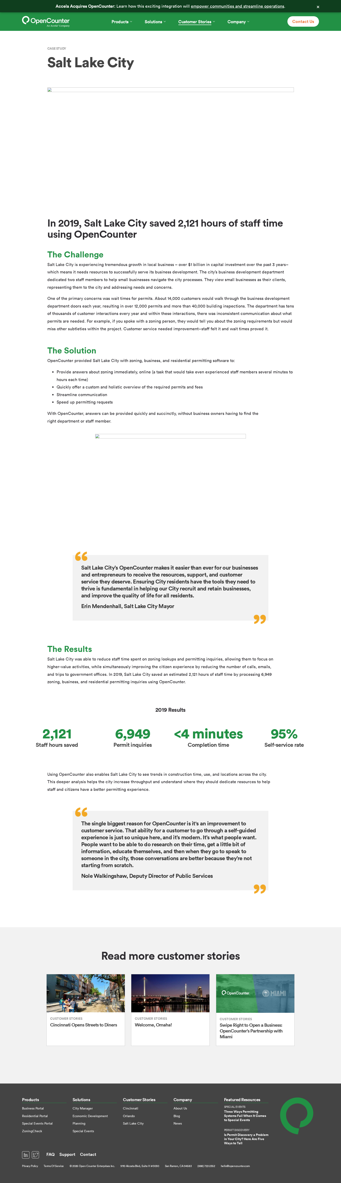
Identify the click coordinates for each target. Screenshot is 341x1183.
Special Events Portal (37, 1123)
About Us (180, 1108)
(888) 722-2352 (206, 1166)
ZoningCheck (32, 1131)
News (178, 1123)
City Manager (83, 1108)
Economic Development (90, 1116)
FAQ (50, 1154)
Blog (177, 1116)
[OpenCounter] (46, 21)
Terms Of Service (54, 1166)
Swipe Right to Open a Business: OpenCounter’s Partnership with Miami (251, 1030)
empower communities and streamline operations (237, 6)
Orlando (129, 1116)
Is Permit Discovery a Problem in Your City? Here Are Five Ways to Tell (246, 1139)
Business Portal (33, 1108)
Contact (88, 1154)
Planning (79, 1123)
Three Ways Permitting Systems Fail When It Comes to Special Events (245, 1115)
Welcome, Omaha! (153, 1025)
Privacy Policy (30, 1166)
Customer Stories (66, 1018)
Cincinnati (130, 1108)
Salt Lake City (133, 1123)
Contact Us (303, 21)
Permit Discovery (237, 1130)
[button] (121, 21)
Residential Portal (35, 1116)
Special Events (83, 1131)
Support (67, 1154)
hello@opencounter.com (235, 1166)
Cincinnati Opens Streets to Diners (83, 1025)
